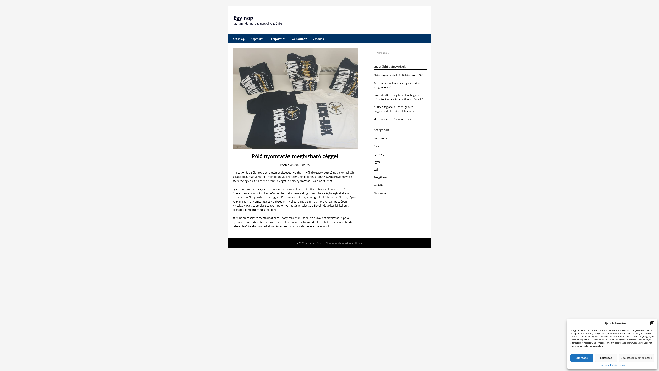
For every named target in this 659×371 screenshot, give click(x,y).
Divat (377, 146)
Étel (376, 169)
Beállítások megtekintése (636, 357)
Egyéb (377, 162)
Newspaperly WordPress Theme (344, 243)
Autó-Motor (380, 138)
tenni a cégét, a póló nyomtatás (290, 181)
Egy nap (243, 17)
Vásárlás (318, 39)
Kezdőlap (239, 39)
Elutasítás (606, 357)
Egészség (379, 154)
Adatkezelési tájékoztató (613, 365)
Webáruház (299, 39)
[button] (652, 323)
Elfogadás (582, 357)
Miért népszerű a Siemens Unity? (393, 119)
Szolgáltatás (278, 39)
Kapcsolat (257, 39)
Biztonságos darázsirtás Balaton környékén (399, 75)
